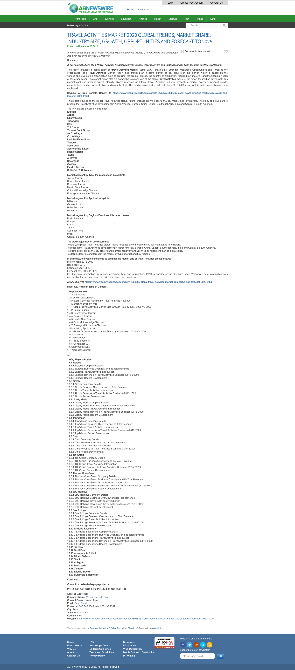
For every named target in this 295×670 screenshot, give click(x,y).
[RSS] (209, 645)
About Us (72, 652)
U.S (136, 628)
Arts (95, 18)
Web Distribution (132, 649)
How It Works (74, 645)
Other (213, 18)
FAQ (91, 642)
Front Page (80, 18)
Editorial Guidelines (100, 649)
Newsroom (144, 9)
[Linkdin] (196, 645)
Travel (200, 18)
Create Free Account (191, 3)
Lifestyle (172, 18)
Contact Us (216, 3)
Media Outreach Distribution (138, 652)
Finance (143, 18)
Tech (186, 18)
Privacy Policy (97, 656)
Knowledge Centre (99, 645)
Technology (122, 628)
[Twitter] (189, 645)
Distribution (129, 645)
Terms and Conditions (101, 652)
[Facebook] (183, 645)
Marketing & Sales (107, 628)
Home (130, 9)
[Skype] (203, 645)
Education (126, 18)
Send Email (81, 603)
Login (170, 3)
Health (157, 18)
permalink (156, 628)
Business (109, 18)
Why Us (71, 649)
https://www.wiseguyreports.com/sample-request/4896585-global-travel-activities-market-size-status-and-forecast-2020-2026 (145, 618)
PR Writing (129, 656)
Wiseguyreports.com (97, 597)
